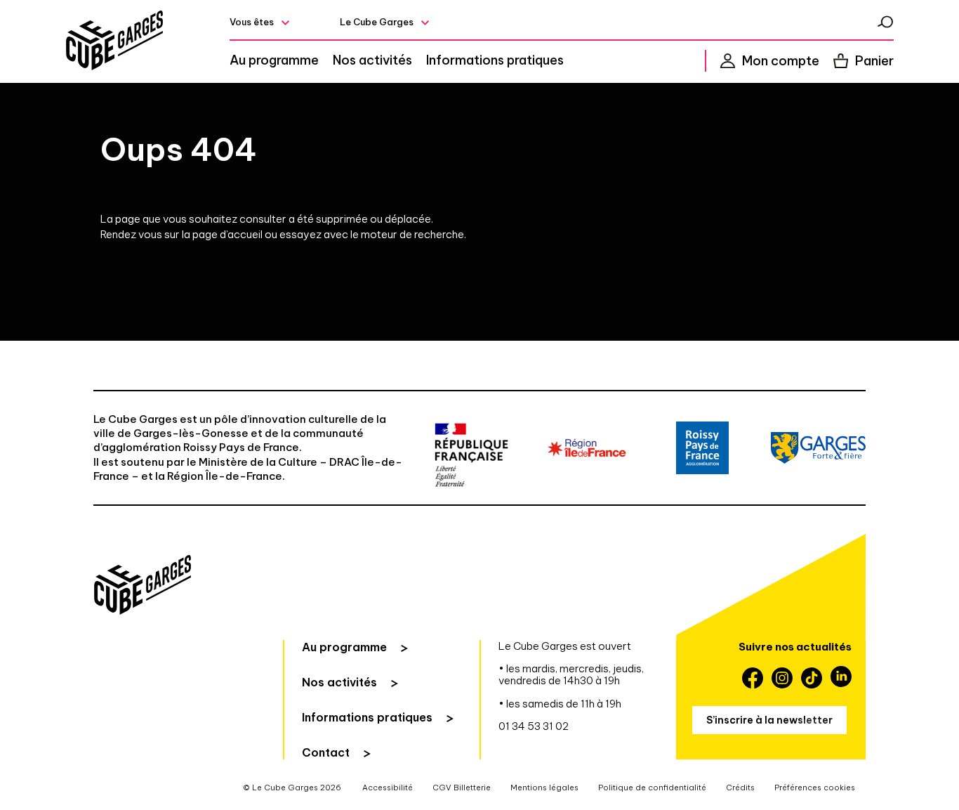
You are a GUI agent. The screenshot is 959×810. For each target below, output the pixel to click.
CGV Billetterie (461, 787)
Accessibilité (387, 787)
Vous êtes (252, 21)
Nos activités (372, 60)
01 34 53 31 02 (533, 726)
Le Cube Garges (377, 21)
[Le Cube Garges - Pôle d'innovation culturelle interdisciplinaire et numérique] (114, 41)
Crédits (740, 787)
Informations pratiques (495, 60)
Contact (326, 752)
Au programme (274, 60)
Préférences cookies (814, 787)
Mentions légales (544, 787)
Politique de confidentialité (652, 787)
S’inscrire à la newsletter (769, 720)
